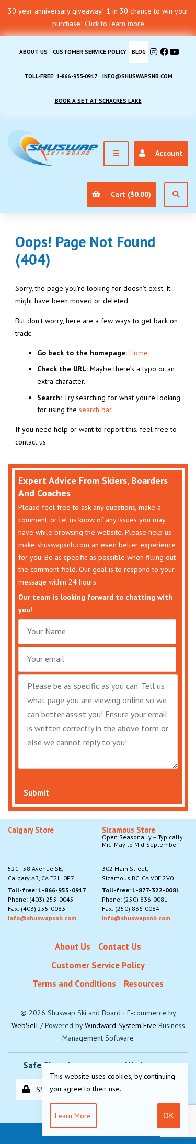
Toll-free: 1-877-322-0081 (141, 890)
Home (138, 352)
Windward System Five (120, 1025)
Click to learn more (114, 23)
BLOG (139, 51)
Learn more (73, 1115)
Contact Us (119, 946)
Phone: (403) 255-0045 (41, 899)
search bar (95, 409)
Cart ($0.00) (129, 194)
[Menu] (116, 153)
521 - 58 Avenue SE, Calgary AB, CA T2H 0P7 (41, 854)
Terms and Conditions (74, 983)
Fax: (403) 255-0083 (36, 909)
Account (167, 153)
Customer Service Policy (89, 51)
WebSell (24, 1025)
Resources (144, 983)
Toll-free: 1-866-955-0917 (60, 76)
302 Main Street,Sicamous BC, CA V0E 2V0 (142, 854)
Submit (36, 793)
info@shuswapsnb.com (137, 76)
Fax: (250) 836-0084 (130, 909)
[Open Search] (176, 194)
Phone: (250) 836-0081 (135, 899)
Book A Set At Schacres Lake (98, 100)
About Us (33, 51)
